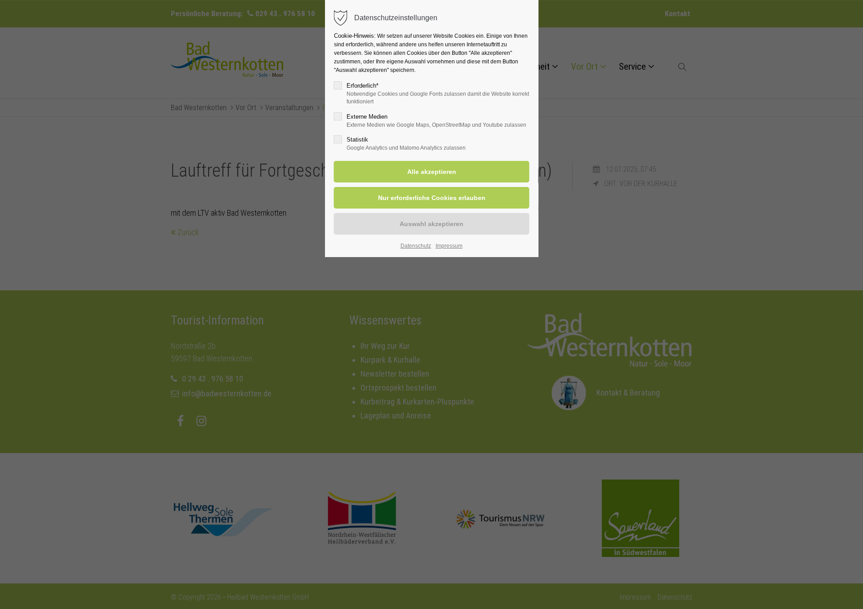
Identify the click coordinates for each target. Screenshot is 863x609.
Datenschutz (415, 246)
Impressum (449, 246)
